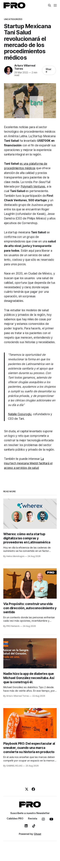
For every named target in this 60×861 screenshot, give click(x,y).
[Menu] (55, 5)
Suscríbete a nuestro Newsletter (30, 813)
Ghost (37, 833)
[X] (26, 789)
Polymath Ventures (33, 186)
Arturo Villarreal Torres (24, 67)
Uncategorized (13, 19)
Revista (32, 818)
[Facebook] (33, 789)
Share (48, 70)
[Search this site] (49, 5)
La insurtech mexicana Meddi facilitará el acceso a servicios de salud (28, 463)
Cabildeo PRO (15, 818)
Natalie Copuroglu (19, 414)
